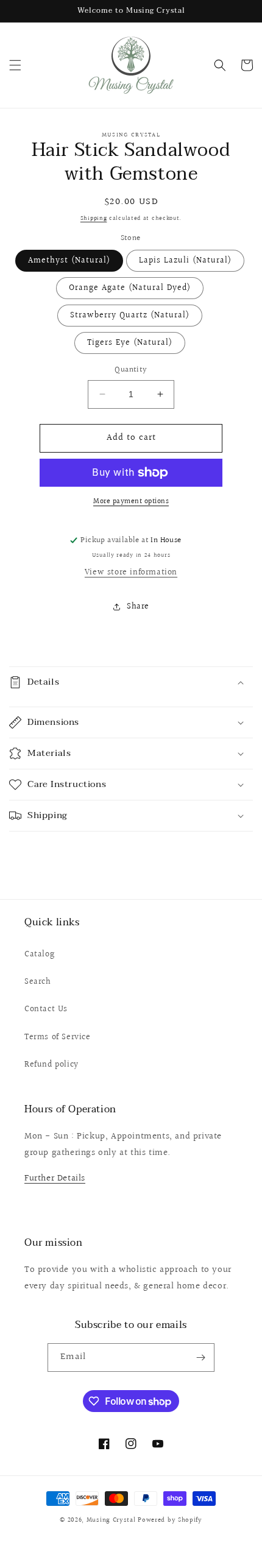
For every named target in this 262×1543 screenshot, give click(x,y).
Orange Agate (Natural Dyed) (130, 288)
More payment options (131, 501)
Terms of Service (57, 1037)
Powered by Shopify (170, 1520)
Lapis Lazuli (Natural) (185, 260)
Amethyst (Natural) (69, 260)
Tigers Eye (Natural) (129, 343)
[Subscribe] (200, 1357)
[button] (15, 65)
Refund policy (51, 1065)
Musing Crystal (111, 1520)
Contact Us (46, 1009)
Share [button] (138, 606)
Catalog (39, 954)
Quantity (131, 370)
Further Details (54, 1178)
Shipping (93, 218)
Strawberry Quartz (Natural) (129, 315)
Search (37, 982)
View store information (131, 572)
